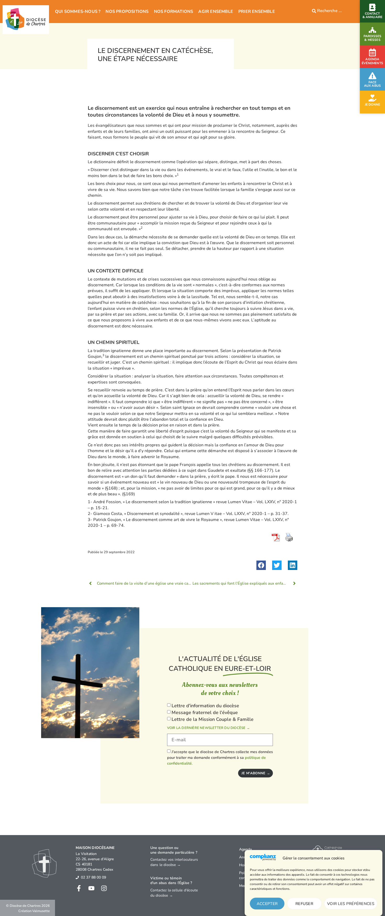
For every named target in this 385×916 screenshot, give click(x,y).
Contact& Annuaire (372, 15)
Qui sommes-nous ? (77, 11)
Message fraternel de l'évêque (205, 712)
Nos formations (173, 11)
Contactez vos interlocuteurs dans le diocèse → (174, 862)
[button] (261, 565)
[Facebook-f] (79, 888)
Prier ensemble (256, 11)
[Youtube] (91, 888)
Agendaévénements (372, 61)
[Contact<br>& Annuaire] (372, 7)
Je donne (372, 104)
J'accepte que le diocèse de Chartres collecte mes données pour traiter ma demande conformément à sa (220, 757)
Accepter (267, 903)
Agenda (245, 849)
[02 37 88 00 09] (77, 877)
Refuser (304, 903)
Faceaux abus (372, 84)
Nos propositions (127, 11)
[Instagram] (104, 888)
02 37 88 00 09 (93, 877)
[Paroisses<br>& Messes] (372, 30)
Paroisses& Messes (373, 38)
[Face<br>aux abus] (372, 76)
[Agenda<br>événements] (372, 52)
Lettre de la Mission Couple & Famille (213, 719)
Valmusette (41, 911)
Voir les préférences (350, 903)
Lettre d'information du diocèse (205, 706)
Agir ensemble (215, 11)
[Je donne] (372, 98)
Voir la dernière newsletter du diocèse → (208, 728)
